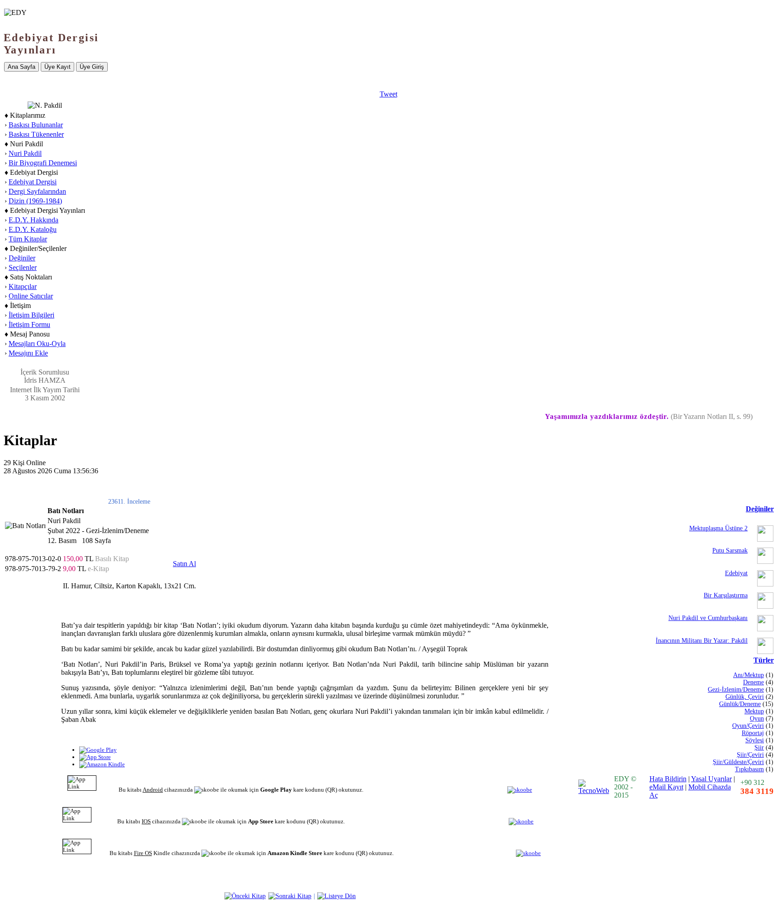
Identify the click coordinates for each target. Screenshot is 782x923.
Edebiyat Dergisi (33, 182)
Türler (763, 660)
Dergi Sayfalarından (37, 191)
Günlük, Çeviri (744, 696)
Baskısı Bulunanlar (36, 125)
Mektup (754, 711)
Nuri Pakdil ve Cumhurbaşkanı (708, 618)
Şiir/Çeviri (750, 754)
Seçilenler (23, 267)
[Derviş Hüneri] (245, 895)
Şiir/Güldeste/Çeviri (738, 762)
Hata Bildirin (668, 779)
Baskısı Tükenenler (36, 134)
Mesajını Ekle (28, 353)
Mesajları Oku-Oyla (37, 343)
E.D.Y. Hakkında (33, 220)
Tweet (388, 94)
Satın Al (184, 563)
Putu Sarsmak (730, 550)
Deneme (753, 682)
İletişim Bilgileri (31, 315)
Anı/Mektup (748, 675)
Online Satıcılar (31, 296)
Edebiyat (736, 573)
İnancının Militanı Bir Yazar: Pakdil (702, 640)
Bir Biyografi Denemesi (43, 163)
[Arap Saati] (290, 895)
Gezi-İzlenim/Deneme (736, 689)
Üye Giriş (92, 66)
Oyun (757, 718)
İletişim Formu (29, 324)
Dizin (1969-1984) (35, 201)
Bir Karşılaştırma (726, 595)
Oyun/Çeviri (748, 725)
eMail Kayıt (666, 787)
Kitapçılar (23, 286)
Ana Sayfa (21, 66)
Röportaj (753, 733)
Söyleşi (754, 740)
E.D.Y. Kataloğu (33, 229)
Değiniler (22, 258)
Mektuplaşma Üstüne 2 (718, 528)
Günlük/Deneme (740, 704)
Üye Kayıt (57, 66)
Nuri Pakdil (25, 153)
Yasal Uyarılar (711, 779)
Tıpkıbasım (749, 769)
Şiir (759, 747)
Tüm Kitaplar (28, 239)
